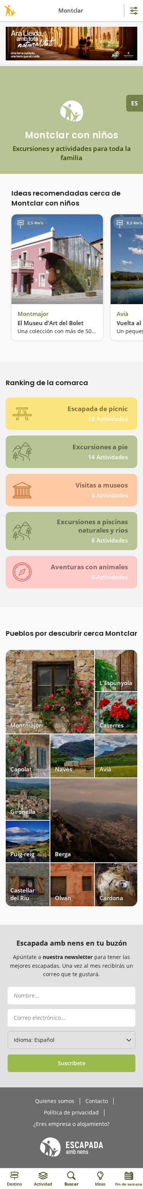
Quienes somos (54, 1101)
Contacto (96, 1101)
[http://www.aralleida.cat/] (71, 43)
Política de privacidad (71, 1112)
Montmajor (33, 313)
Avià (123, 313)
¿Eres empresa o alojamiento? (71, 1124)
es (134, 103)
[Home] (8, 10)
